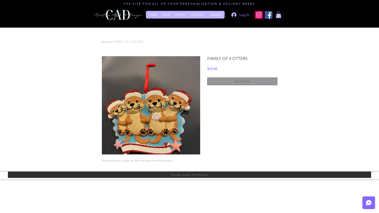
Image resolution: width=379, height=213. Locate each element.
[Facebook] (268, 15)
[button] (278, 14)
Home (106, 42)
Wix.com (202, 174)
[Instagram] (259, 15)
